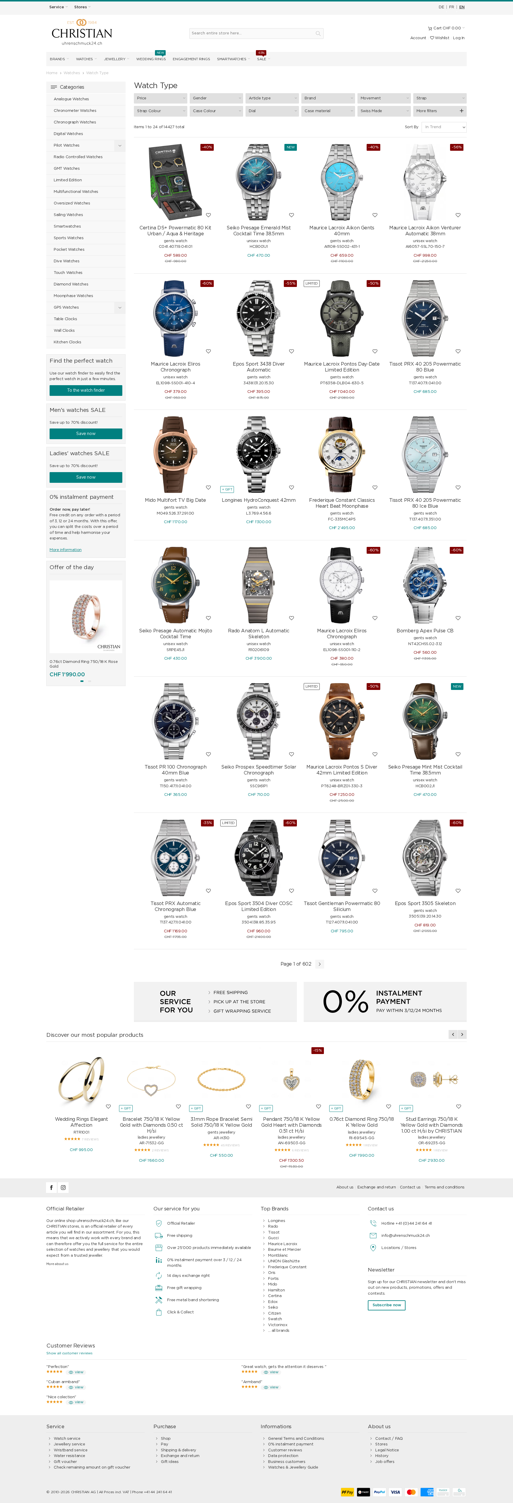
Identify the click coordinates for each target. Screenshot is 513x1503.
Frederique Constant (287, 1267)
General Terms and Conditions (296, 1439)
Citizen (274, 1313)
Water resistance (69, 1456)
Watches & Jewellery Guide (293, 1467)
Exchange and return (376, 1187)
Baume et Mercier (284, 1250)
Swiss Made (371, 111)
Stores (381, 1444)
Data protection (283, 1456)
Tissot (274, 1232)
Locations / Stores (398, 1248)
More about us (57, 1264)
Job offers (384, 1462)
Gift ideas (169, 1462)
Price (141, 98)
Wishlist (441, 38)
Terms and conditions (445, 1187)
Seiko (273, 1308)
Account (418, 38)
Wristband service (70, 1450)
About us (345, 1187)
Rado (273, 1227)
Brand (310, 98)
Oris (271, 1273)
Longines (276, 1221)
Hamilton (276, 1290)
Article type (259, 98)
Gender (200, 98)
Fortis (273, 1279)
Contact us (410, 1187)
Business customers (286, 1462)
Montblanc (278, 1256)
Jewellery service (69, 1444)
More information (66, 550)
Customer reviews (285, 1450)
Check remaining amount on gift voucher (92, 1467)
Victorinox (277, 1325)
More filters (427, 111)
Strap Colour (149, 111)
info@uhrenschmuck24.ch (405, 1236)
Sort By (412, 127)
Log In (459, 38)
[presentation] (54, 627)
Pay (164, 1444)
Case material (317, 111)
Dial (252, 111)
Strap (422, 98)
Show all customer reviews (69, 1353)
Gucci (273, 1238)
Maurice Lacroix (282, 1244)
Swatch (275, 1319)
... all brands (278, 1331)
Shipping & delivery (178, 1450)
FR (451, 7)
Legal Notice (387, 1450)
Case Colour (204, 111)
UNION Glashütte (284, 1261)
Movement (371, 98)
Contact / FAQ (389, 1439)
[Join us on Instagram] (63, 1192)
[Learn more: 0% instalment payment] (385, 1002)
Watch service (67, 1439)
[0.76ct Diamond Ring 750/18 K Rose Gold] (86, 616)
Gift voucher (65, 1462)
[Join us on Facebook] (52, 1192)
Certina (274, 1296)
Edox (272, 1302)
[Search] (318, 33)
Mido (272, 1284)
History (381, 1456)
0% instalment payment (290, 1444)
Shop (165, 1439)
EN (462, 7)
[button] (82, 681)
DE (441, 7)
